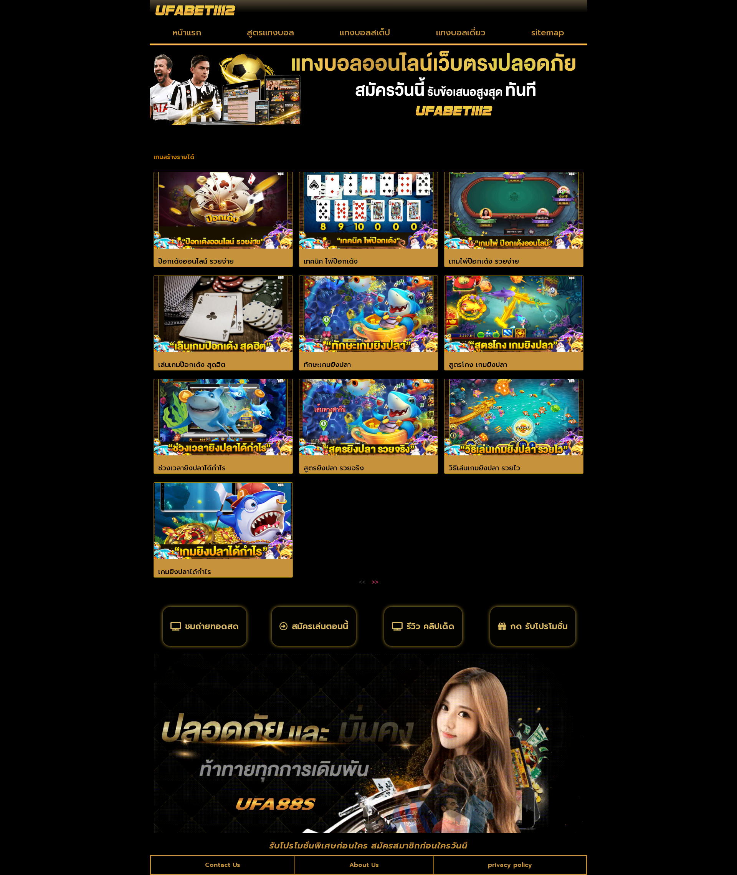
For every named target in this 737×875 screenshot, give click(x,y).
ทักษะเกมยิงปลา (327, 364)
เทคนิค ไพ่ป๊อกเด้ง (331, 261)
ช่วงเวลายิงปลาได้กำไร (192, 468)
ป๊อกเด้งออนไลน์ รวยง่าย (196, 261)
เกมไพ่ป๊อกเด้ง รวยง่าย (484, 261)
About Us (364, 865)
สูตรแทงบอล (270, 32)
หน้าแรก (187, 32)
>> (375, 582)
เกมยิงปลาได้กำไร (184, 571)
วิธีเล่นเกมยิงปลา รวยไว (484, 468)
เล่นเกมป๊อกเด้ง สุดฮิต (191, 364)
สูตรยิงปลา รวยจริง (334, 468)
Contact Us (222, 865)
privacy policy (510, 865)
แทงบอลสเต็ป (365, 32)
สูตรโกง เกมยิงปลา (478, 364)
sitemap (547, 32)
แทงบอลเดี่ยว (461, 32)
